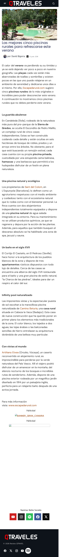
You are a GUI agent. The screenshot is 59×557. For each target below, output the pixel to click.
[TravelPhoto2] (29, 465)
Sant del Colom (33, 187)
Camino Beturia (29, 308)
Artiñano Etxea (10, 352)
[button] (5, 3)
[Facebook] (37, 516)
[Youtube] (13, 516)
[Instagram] (21, 516)
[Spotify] (29, 516)
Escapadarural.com (34, 88)
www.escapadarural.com (23, 405)
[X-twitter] (46, 516)
